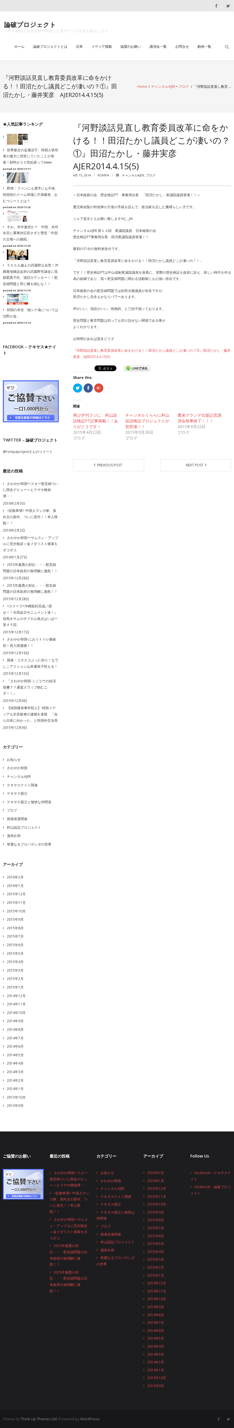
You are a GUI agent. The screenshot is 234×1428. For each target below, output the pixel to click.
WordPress (90, 1418)
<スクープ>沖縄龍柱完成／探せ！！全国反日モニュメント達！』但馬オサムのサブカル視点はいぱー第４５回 (30, 615)
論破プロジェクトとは (50, 46)
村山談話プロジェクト (24, 827)
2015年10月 (16, 911)
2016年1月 (15, 885)
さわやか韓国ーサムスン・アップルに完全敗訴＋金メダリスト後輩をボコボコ (30, 543)
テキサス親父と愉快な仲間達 (29, 801)
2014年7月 (15, 1038)
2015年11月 (16, 902)
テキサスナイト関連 (22, 785)
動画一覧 (204, 46)
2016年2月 (15, 877)
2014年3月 (15, 1071)
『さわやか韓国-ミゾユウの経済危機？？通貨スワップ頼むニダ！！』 (29, 687)
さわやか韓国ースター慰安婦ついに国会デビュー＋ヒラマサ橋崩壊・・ (30, 489)
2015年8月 (15, 928)
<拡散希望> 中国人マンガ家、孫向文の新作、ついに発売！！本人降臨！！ (30, 516)
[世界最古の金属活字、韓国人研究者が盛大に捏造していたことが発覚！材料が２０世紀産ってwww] (16, 139)
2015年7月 (15, 936)
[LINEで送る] (137, 368)
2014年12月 (16, 995)
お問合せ (182, 46)
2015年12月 (16, 894)
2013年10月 (16, 1097)
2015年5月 (15, 953)
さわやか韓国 (17, 767)
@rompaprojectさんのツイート (28, 451)
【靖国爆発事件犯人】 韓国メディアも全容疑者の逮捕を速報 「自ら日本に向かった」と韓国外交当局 (30, 714)
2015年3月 (15, 970)
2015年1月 (15, 987)
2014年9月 (15, 1021)
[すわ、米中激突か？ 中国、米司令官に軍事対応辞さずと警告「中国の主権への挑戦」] (16, 216)
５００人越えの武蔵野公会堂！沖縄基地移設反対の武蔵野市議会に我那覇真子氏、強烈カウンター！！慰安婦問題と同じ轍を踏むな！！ (30, 274)
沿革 (79, 46)
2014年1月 (15, 1088)
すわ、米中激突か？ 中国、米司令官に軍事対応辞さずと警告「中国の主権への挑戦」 (30, 233)
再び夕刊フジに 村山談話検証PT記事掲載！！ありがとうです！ (95, 420)
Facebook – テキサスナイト (210, 1176)
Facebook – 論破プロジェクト (210, 1190)
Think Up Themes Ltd (39, 1418)
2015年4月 (15, 961)
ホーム (19, 46)
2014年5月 (15, 1055)
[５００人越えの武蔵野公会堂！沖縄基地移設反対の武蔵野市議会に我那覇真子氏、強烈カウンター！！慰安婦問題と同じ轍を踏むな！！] (16, 254)
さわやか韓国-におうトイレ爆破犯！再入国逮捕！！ (29, 642)
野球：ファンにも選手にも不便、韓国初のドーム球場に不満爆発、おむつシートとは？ (30, 194)
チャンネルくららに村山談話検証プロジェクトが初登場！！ (147, 420)
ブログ (183, 86)
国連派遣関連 (17, 818)
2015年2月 (15, 978)
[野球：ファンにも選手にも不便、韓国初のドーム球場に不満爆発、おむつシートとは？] (16, 177)
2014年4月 (15, 1063)
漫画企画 (14, 835)
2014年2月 (15, 1080)
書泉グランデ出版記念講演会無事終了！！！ (199, 417)
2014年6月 (15, 1046)
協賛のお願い (130, 46)
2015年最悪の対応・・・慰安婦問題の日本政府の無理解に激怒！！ (30, 567)
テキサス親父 (17, 793)
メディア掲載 (101, 46)
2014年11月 (16, 1004)
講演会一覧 (158, 46)
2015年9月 (15, 919)
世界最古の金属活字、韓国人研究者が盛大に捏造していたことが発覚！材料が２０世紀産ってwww (30, 156)
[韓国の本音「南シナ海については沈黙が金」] (16, 299)
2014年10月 (16, 1012)
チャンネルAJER (163, 86)
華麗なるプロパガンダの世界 (29, 844)
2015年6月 (15, 944)
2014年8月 (15, 1029)
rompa (103, 175)
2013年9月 (15, 1105)
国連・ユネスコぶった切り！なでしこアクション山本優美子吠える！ (30, 663)
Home (142, 86)
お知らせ (14, 759)
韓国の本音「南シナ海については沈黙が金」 (30, 313)
